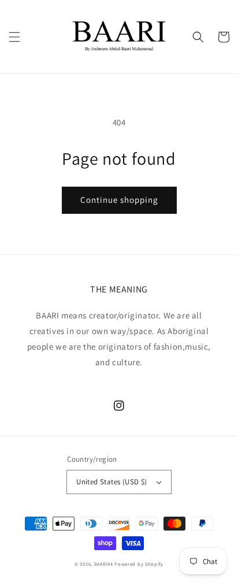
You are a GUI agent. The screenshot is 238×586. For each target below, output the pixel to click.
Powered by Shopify (138, 564)
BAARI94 (103, 564)
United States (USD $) (111, 482)
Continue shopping (119, 199)
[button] (14, 37)
